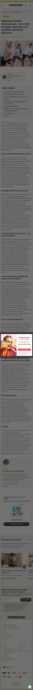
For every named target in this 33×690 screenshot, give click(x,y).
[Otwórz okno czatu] (30, 687)
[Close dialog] (31, 335)
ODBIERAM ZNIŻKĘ (24, 349)
